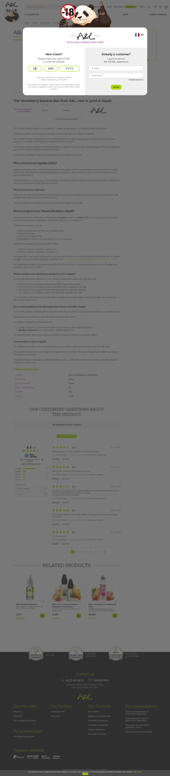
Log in (116, 87)
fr (142, 34)
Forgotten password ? (136, 79)
